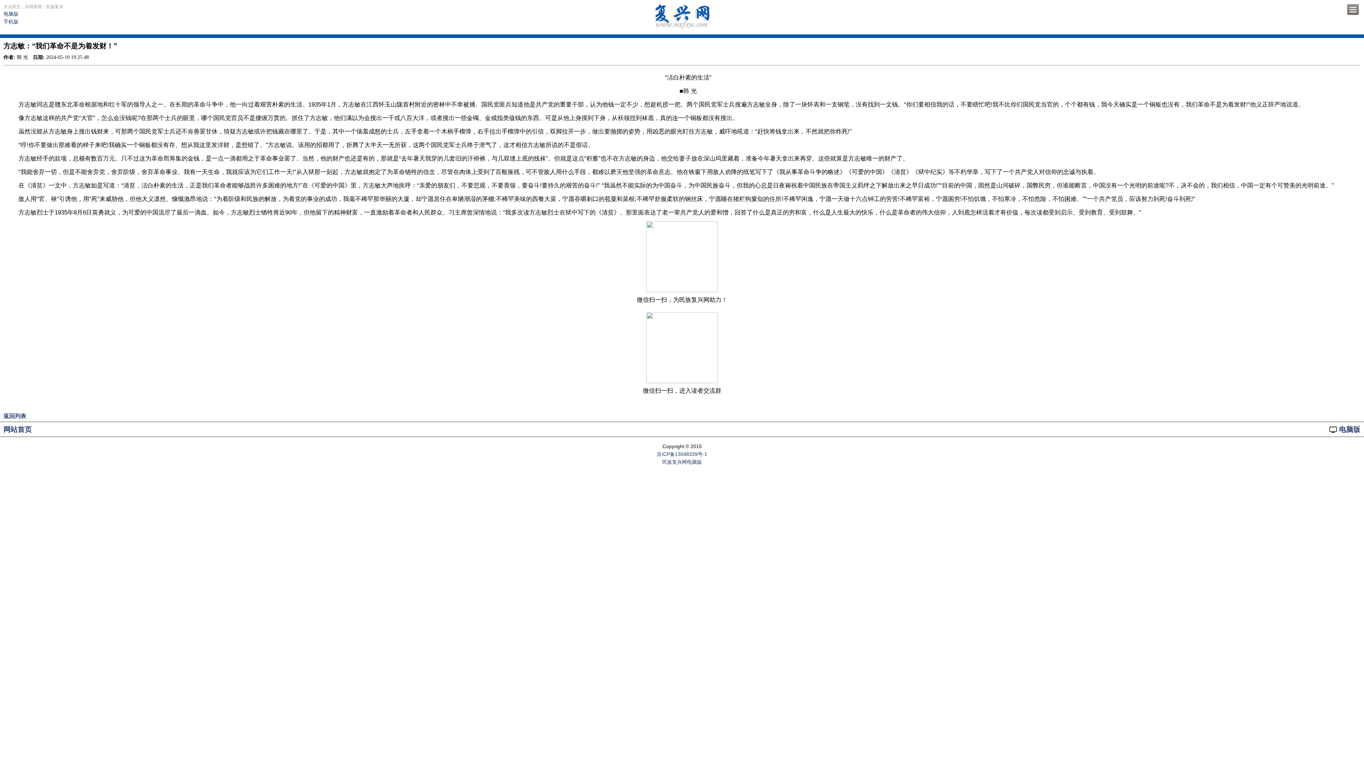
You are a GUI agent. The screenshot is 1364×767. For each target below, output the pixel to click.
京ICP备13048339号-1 (682, 454)
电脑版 (11, 14)
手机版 (11, 22)
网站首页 (18, 429)
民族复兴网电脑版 (682, 462)
